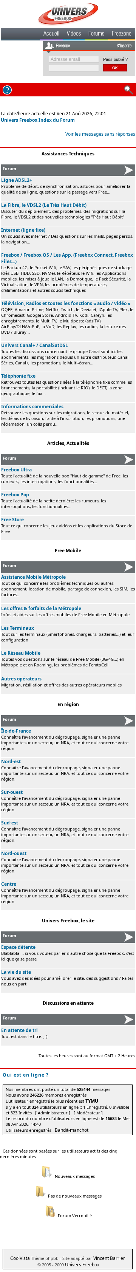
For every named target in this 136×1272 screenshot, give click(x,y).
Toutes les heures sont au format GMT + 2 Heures (87, 1055)
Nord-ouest (13, 853)
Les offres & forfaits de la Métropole (41, 608)
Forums (96, 34)
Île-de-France (16, 731)
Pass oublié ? (115, 59)
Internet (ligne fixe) (23, 230)
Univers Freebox (82, 1264)
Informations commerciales (32, 406)
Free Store (12, 519)
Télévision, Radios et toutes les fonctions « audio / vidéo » (65, 303)
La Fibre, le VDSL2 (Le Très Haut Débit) (44, 205)
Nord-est (11, 761)
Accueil (51, 34)
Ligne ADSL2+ (16, 180)
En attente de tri (19, 1030)
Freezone (121, 34)
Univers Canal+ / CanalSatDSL (34, 345)
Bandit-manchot (71, 1130)
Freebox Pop (15, 494)
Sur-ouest (12, 792)
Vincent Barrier (109, 1258)
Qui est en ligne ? (26, 1075)
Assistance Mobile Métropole (33, 577)
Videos (74, 34)
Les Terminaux (17, 628)
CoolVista (20, 1258)
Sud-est (9, 823)
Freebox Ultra (16, 469)
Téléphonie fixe (18, 376)
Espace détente (18, 947)
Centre (8, 884)
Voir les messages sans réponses (100, 134)
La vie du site (16, 972)
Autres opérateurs (21, 679)
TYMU (91, 1101)
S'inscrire (124, 46)
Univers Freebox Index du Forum (38, 120)
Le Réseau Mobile (20, 653)
